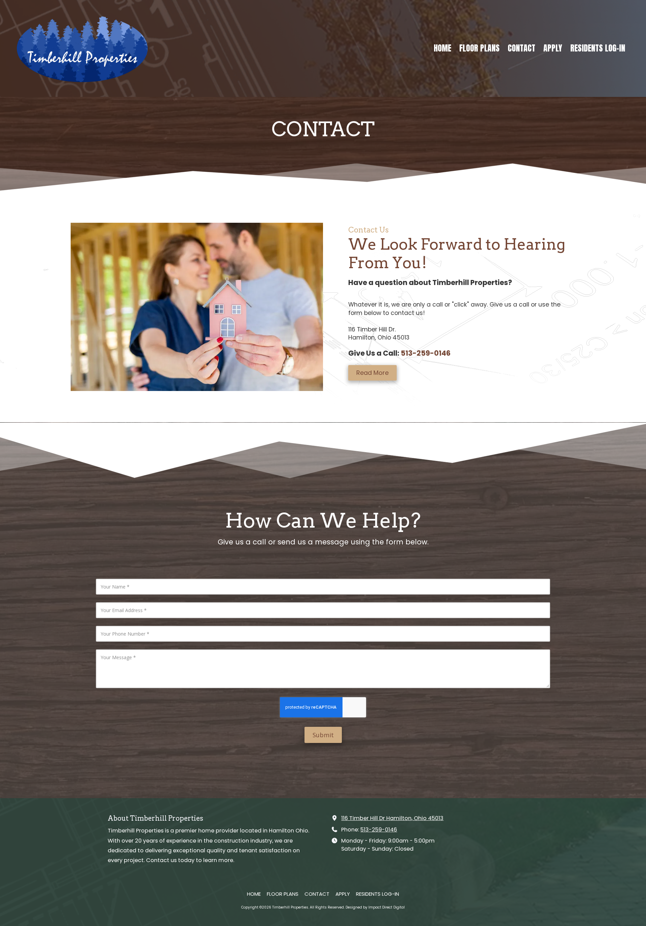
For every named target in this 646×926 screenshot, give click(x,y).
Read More (372, 372)
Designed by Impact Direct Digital (375, 907)
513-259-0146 (378, 829)
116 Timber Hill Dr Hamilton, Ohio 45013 (392, 818)
